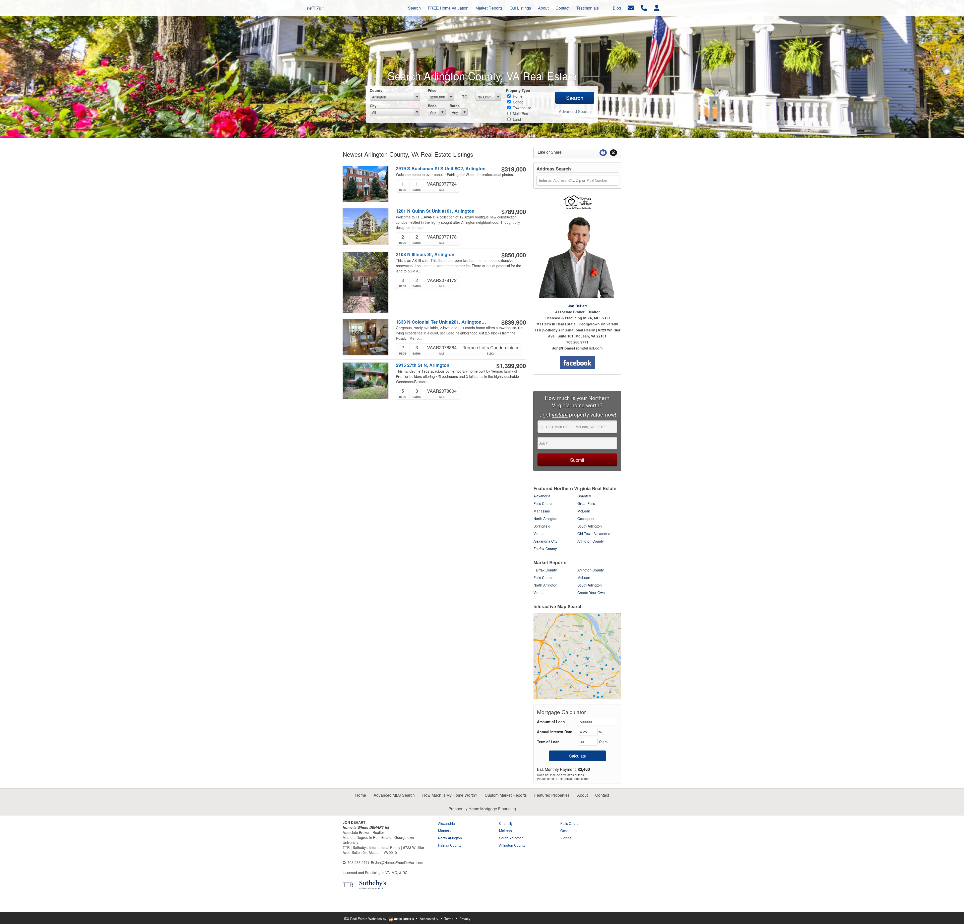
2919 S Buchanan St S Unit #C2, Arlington (441, 168)
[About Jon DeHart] (577, 257)
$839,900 (513, 322)
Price (432, 90)
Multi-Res (520, 113)
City (373, 105)
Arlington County (590, 541)
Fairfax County (545, 548)
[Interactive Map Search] (577, 655)
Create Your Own (591, 592)
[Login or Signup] (656, 7)
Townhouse (521, 107)
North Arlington (545, 518)
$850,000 (513, 255)
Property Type (518, 90)
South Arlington (589, 526)
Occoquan (585, 518)
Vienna (539, 533)
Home (517, 96)
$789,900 (513, 211)
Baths (455, 105)
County (376, 90)
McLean (583, 510)
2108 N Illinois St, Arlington (425, 254)
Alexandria (541, 495)
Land (516, 119)
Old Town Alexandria (593, 533)
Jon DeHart (577, 305)
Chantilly (584, 495)
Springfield (541, 526)
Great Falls (586, 503)
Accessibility (429, 918)
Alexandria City (545, 541)
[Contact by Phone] (644, 7)
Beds (432, 105)
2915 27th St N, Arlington (422, 365)
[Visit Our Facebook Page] (577, 362)
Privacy (464, 918)
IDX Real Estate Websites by (365, 918)
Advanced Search (575, 111)
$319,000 (513, 169)
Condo (517, 101)
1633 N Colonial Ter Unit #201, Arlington (441, 322)
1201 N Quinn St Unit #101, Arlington (435, 211)
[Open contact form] (631, 7)
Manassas (541, 510)
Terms (448, 918)
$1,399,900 (511, 366)
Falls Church (543, 503)
